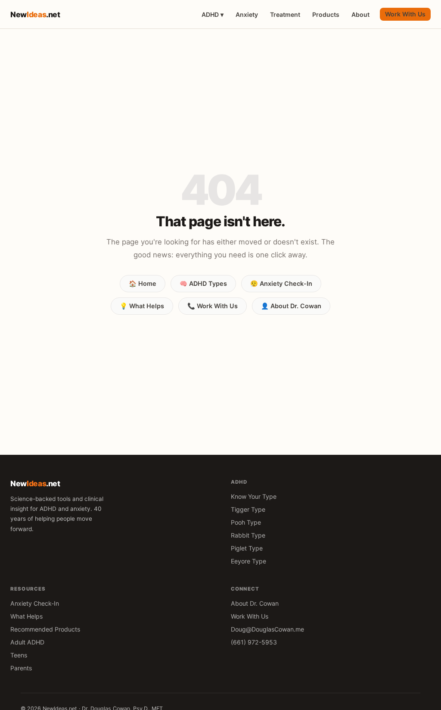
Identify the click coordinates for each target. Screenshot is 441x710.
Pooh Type (246, 522)
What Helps (26, 616)
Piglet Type (247, 548)
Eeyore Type (248, 561)
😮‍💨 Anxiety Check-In (281, 283)
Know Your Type (253, 496)
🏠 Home (142, 283)
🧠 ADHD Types (203, 283)
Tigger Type (248, 509)
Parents (21, 668)
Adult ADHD (27, 642)
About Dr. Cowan (255, 603)
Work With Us (405, 14)
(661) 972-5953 (254, 642)
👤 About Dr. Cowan (291, 306)
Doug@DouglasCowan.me (267, 629)
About (360, 14)
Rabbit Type (248, 535)
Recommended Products (45, 629)
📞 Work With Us (212, 306)
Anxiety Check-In (34, 603)
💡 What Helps (142, 306)
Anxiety (247, 14)
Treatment (285, 14)
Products (325, 14)
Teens (18, 655)
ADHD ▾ (213, 14)
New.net (35, 14)
